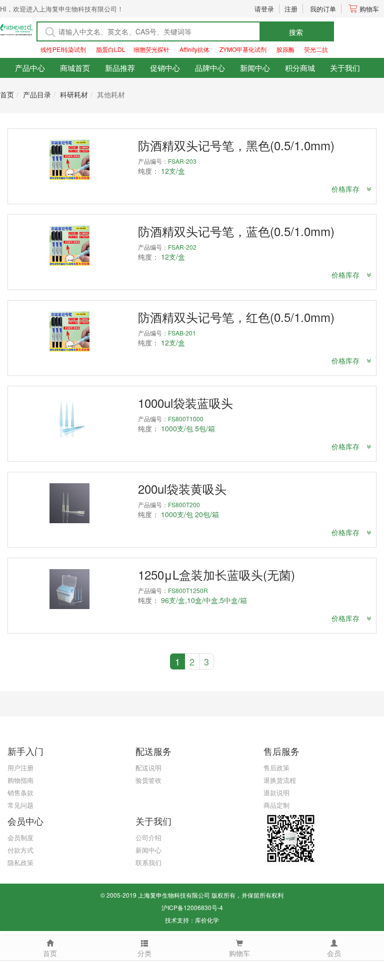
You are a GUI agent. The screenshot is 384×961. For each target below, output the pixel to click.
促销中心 (165, 67)
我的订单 (323, 8)
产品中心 (30, 67)
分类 (145, 953)
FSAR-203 (182, 161)
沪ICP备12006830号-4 (192, 907)
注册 (291, 8)
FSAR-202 (182, 247)
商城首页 (75, 67)
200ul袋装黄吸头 (182, 488)
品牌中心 (210, 67)
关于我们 (345, 67)
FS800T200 (184, 504)
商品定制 (277, 805)
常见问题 (21, 805)
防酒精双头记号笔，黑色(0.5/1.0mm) (236, 145)
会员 (334, 953)
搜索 (296, 32)
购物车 (369, 8)
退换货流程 (280, 780)
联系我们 (149, 862)
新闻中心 (255, 67)
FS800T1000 (186, 418)
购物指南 (21, 780)
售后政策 (277, 767)
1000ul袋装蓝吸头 (185, 402)
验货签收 (149, 780)
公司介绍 (149, 837)
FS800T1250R (188, 590)
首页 (7, 94)
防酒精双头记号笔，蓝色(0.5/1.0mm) (236, 231)
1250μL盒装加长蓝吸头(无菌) (216, 574)
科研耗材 (74, 94)
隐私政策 (21, 862)
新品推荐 (120, 67)
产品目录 (37, 94)
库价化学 (207, 920)
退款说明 (277, 792)
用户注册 (21, 767)
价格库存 (347, 189)
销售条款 (21, 792)
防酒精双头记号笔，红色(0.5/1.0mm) (236, 316)
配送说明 (149, 767)
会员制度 (21, 837)
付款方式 (21, 850)
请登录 (264, 8)
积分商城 (300, 67)
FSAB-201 (182, 332)
